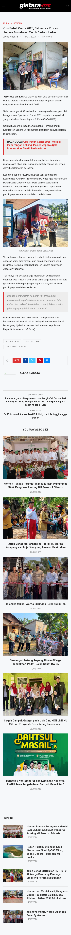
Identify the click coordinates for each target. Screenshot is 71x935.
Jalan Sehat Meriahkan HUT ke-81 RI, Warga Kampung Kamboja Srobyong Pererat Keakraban (47, 874)
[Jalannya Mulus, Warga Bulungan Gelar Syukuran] (35, 578)
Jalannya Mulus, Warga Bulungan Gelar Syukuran (35, 604)
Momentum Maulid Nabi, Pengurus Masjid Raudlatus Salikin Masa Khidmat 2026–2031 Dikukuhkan (47, 895)
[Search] (67, 6)
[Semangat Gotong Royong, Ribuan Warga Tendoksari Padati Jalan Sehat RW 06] (35, 634)
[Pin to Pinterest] (40, 360)
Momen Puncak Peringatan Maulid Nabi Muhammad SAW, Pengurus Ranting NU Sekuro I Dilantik (47, 830)
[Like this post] (18, 360)
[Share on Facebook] (25, 360)
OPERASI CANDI (12, 341)
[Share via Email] (47, 360)
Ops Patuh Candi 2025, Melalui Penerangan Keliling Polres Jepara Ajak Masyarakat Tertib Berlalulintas (34, 145)
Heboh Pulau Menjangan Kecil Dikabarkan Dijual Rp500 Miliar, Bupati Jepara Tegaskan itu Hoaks (44, 852)
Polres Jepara (32, 341)
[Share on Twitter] (32, 360)
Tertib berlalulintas (15, 347)
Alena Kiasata (10, 36)
